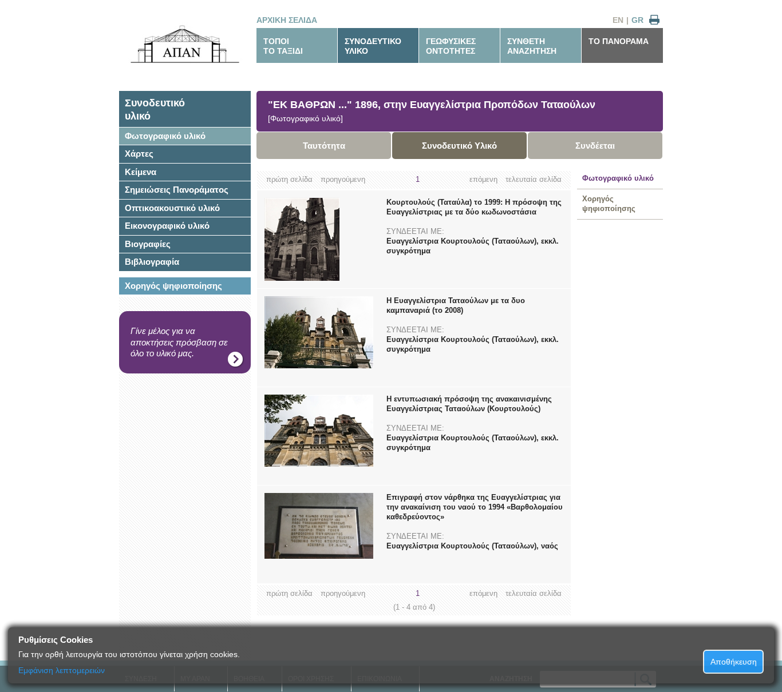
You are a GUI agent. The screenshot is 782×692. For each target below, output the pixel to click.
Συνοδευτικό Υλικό (459, 145)
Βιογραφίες (148, 244)
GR (637, 20)
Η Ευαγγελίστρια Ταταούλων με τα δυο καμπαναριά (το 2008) (455, 305)
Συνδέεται (595, 145)
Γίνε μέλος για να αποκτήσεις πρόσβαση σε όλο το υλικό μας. (179, 342)
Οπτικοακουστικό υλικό (172, 208)
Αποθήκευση (733, 661)
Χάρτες (139, 153)
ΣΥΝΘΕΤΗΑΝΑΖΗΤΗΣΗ (531, 46)
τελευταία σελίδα (533, 179)
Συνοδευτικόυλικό (155, 109)
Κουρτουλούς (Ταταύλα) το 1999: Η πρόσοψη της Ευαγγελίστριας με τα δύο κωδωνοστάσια (474, 207)
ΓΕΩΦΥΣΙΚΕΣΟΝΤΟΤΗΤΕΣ (451, 46)
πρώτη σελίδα (289, 179)
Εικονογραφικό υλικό (167, 225)
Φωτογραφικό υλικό (165, 136)
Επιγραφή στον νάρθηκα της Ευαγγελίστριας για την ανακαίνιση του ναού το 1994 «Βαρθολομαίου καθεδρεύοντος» (474, 507)
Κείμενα (140, 172)
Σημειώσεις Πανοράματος (176, 189)
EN (618, 20)
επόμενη (483, 179)
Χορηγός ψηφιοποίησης (173, 286)
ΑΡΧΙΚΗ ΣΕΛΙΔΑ (286, 20)
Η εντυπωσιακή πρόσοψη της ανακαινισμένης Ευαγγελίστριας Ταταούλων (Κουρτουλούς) (469, 404)
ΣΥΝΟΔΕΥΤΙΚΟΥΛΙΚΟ (373, 46)
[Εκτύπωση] (654, 20)
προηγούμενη (343, 179)
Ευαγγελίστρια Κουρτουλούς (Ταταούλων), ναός (472, 546)
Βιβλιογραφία (152, 262)
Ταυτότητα (324, 145)
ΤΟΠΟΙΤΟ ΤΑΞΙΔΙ (283, 46)
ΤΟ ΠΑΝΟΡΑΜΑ (619, 41)
